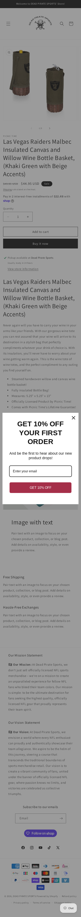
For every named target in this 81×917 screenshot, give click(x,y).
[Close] (74, 418)
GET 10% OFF (41, 487)
